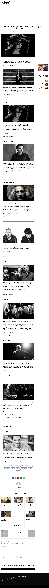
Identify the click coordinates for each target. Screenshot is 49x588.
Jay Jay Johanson (7, 468)
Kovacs (18, 468)
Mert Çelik (3, 507)
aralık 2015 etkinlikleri (19, 465)
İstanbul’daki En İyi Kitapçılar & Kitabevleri (5, 519)
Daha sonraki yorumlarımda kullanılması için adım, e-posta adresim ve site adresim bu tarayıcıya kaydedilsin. (18, 565)
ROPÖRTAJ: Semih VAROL (22, 576)
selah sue (18, 469)
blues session (27, 465)
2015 (7, 465)
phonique (30, 468)
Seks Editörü (28, 520)
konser (13, 468)
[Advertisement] (24, 13)
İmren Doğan (18, 487)
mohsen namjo (24, 468)
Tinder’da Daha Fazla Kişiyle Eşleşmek (41, 76)
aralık (11, 465)
